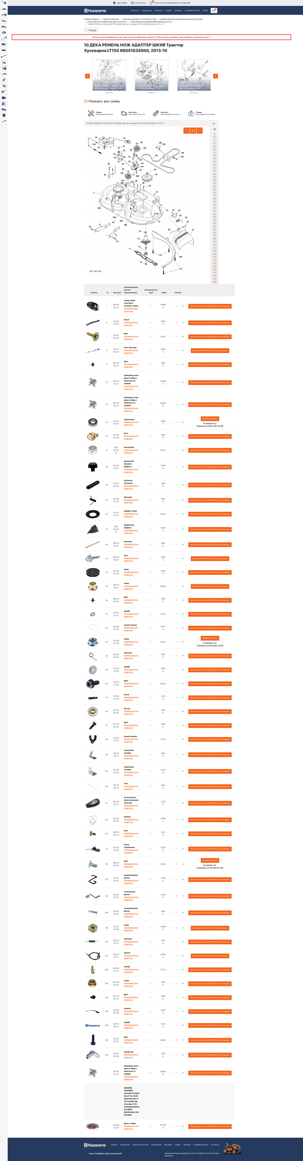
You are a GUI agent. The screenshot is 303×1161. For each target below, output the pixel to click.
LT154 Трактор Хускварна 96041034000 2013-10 (151, 21)
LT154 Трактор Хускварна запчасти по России (107, 21)
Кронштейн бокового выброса (129, 464)
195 (214, 275)
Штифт (127, 966)
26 (215, 174)
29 (215, 180)
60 (215, 226)
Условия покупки (192, 11)
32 (215, 186)
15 (215, 155)
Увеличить (109, 92)
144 (214, 257)
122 (214, 251)
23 (215, 164)
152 (214, 266)
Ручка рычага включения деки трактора (131, 800)
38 (215, 198)
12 (215, 146)
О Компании (156, 1145)
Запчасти (135, 11)
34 (215, 192)
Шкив (126, 569)
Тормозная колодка (129, 751)
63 (215, 229)
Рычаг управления (129, 846)
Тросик (127, 952)
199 (214, 278)
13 (215, 149)
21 (215, 161)
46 (215, 211)
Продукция (146, 11)
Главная (114, 1145)
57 (215, 220)
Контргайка (129, 447)
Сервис (169, 11)
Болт (126, 433)
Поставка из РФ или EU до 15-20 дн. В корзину (210, 350)
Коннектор (128, 1052)
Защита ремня (130, 625)
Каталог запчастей (111, 19)
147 (214, 263)
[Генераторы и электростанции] (4, 86)
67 (215, 235)
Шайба (127, 611)
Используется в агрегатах (131, 310)
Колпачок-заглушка (128, 482)
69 (215, 241)
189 (214, 272)
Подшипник (129, 419)
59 (215, 223)
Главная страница (91, 19)
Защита (127, 1008)
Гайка (126, 583)
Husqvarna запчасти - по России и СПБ (139, 19)
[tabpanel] (109, 76)
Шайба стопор (130, 511)
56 (215, 217)
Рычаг (126, 319)
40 (215, 201)
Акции (205, 11)
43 (215, 208)
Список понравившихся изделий (171, 2)
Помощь (178, 11)
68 (215, 238)
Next (215, 76)
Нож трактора (130, 347)
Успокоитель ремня (129, 893)
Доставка (122, 3)
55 (215, 214)
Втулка (127, 708)
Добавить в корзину (210, 418)
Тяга (126, 783)
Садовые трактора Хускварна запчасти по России (181, 19)
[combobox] (151, 123)
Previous (87, 76)
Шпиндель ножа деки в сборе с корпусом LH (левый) (131, 379)
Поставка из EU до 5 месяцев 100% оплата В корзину (210, 306)
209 (214, 281)
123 (214, 254)
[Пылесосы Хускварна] (4, 104)
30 (215, 183)
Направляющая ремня (131, 876)
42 (215, 205)
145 (214, 260)
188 (214, 269)
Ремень (127, 816)
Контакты (140, 3)
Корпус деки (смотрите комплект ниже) (131, 303)
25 (215, 171)
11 (215, 143)
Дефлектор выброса (129, 526)
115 (214, 248)
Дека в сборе (130, 1123)
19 (215, 158)
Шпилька (128, 541)
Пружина (128, 497)
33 (215, 189)
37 (215, 195)
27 (215, 177)
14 (215, 152)
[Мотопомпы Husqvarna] (4, 98)
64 (215, 232)
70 (215, 245)
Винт (126, 333)
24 (215, 168)
